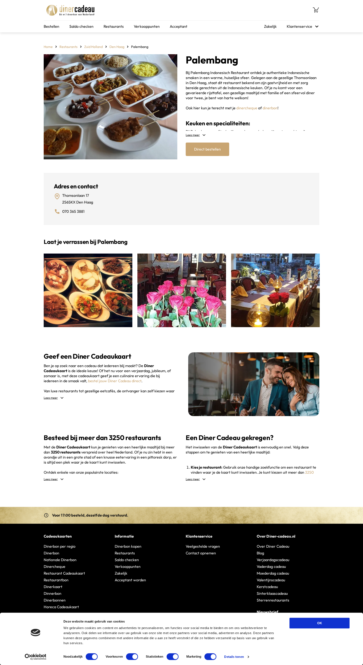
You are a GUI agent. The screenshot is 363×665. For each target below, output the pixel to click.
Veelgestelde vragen (203, 546)
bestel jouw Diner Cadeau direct (114, 380)
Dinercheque (54, 566)
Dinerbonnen (55, 600)
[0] (316, 10)
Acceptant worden (130, 580)
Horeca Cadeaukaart (61, 606)
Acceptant (178, 26)
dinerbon (270, 108)
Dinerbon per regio (59, 546)
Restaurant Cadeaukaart (64, 573)
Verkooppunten (147, 26)
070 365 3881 (73, 211)
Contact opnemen (201, 553)
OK (319, 623)
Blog (260, 553)
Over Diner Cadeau (273, 546)
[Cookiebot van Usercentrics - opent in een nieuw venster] (35, 657)
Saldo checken (81, 26)
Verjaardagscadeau (273, 559)
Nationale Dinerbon (60, 559)
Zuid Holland (93, 47)
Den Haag (116, 47)
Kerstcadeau (267, 586)
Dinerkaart (53, 586)
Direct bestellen (207, 149)
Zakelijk (270, 26)
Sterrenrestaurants (273, 600)
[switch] (132, 656)
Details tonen (234, 656)
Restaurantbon (56, 580)
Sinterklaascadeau (272, 593)
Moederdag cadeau (273, 573)
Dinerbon (51, 553)
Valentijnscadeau (271, 580)
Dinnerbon (52, 593)
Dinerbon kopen (128, 546)
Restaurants (114, 26)
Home (48, 47)
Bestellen (51, 26)
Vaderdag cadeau (271, 566)
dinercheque (246, 108)
